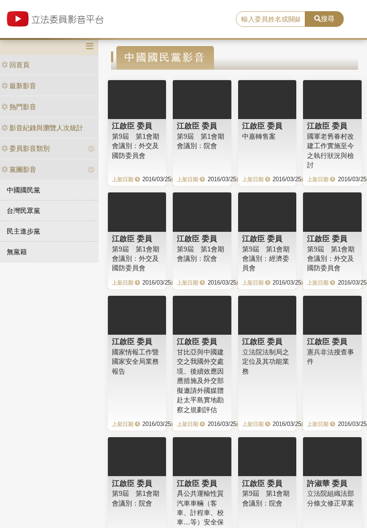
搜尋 (327, 18)
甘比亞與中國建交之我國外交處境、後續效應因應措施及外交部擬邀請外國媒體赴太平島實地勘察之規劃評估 (200, 380)
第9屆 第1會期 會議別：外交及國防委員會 (135, 145)
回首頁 (19, 64)
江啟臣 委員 (132, 126)
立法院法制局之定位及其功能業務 (265, 361)
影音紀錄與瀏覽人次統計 (46, 128)
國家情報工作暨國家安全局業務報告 (135, 361)
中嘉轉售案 (259, 136)
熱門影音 (22, 107)
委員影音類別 (29, 148)
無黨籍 (17, 251)
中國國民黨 (23, 190)
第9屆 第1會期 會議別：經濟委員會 (266, 258)
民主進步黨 (23, 231)
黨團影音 (22, 169)
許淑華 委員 (327, 483)
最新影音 (22, 85)
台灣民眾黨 (23, 210)
